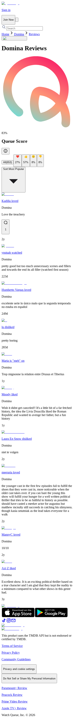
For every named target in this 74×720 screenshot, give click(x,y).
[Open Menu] (16, 20)
